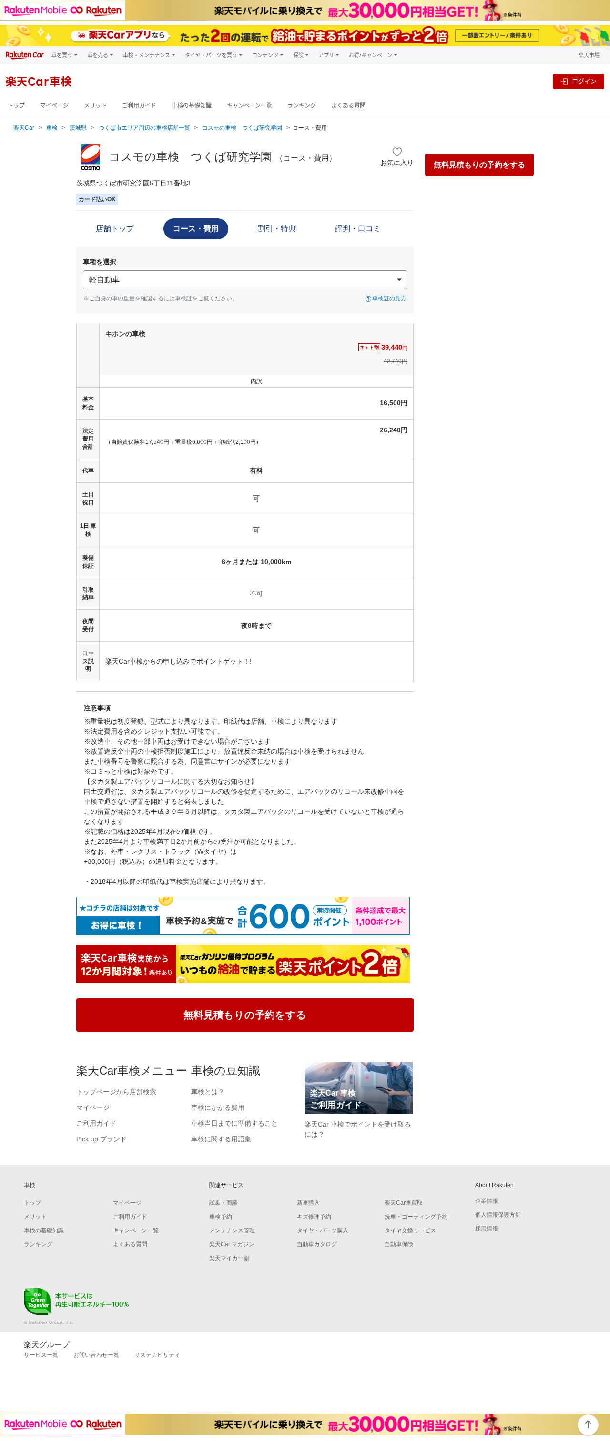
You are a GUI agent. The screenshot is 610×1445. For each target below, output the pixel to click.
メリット (95, 106)
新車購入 (308, 1202)
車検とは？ (207, 1092)
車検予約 (220, 1216)
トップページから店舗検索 (116, 1092)
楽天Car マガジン (231, 1244)
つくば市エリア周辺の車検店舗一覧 (144, 127)
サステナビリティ (157, 1355)
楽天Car (23, 127)
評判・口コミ (358, 229)
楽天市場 (589, 55)
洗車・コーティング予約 (416, 1216)
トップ (16, 106)
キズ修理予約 (314, 1216)
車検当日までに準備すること (234, 1123)
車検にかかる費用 (217, 1107)
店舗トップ (115, 229)
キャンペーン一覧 (249, 106)
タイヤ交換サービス (410, 1230)
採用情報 (486, 1228)
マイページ (54, 106)
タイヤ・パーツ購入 (322, 1230)
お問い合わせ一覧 (96, 1355)
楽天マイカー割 (229, 1258)
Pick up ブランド (101, 1139)
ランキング (301, 106)
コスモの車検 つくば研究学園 (242, 127)
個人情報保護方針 (498, 1214)
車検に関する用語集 (221, 1139)
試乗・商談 (223, 1202)
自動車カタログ (317, 1244)
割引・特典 (277, 229)
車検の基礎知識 (192, 106)
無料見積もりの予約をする (479, 165)
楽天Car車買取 (404, 1202)
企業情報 (486, 1201)
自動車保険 (399, 1244)
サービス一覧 (41, 1355)
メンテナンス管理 (232, 1230)
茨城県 (78, 127)
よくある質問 (348, 106)
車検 (52, 127)
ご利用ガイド (139, 106)
